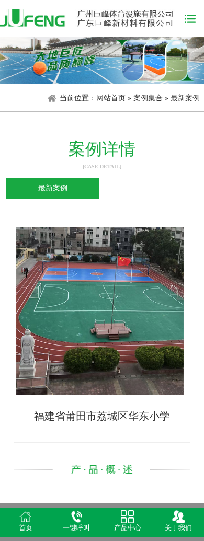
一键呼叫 (76, 528)
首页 (25, 528)
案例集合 (148, 98)
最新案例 (185, 98)
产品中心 (127, 528)
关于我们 (178, 528)
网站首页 (111, 98)
